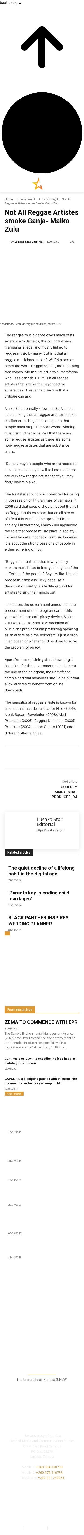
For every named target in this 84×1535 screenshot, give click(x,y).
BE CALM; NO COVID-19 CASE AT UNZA (38, 1199)
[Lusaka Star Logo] (42, 183)
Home (9, 199)
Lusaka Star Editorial (29, 241)
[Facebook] (24, 758)
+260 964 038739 (49, 1467)
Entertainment (26, 199)
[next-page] (8, 933)
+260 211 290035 (51, 1477)
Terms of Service (62, 1527)
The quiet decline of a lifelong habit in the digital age (41, 871)
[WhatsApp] (56, 758)
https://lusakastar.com (51, 830)
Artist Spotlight (48, 199)
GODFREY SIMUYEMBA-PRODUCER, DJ (64, 792)
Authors (15, 1527)
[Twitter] (52, 1509)
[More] (67, 758)
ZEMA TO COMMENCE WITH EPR (41, 1022)
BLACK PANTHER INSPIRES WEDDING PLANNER (38, 920)
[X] (34, 758)
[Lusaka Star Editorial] (8, 241)
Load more (13, 1094)
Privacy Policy (35, 1527)
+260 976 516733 (49, 1472)
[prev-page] (6, 933)
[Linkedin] (45, 758)
